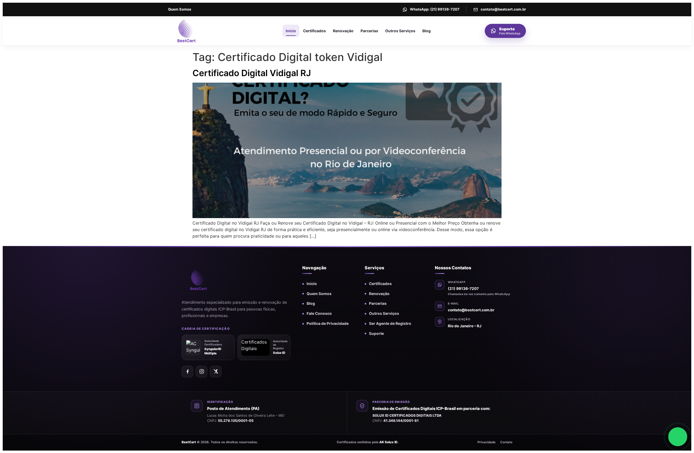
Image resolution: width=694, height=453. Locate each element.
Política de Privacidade (328, 323)
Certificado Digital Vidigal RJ (251, 73)
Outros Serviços (400, 31)
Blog (426, 31)
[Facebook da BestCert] (187, 371)
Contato (506, 442)
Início (291, 31)
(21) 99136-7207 (463, 288)
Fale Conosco (319, 313)
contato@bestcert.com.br (471, 310)
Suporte (376, 333)
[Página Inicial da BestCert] (198, 31)
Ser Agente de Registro (390, 323)
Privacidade (486, 442)
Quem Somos (179, 9)
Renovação (343, 31)
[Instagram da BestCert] (201, 371)
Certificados (314, 31)
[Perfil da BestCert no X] (215, 371)
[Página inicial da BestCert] (207, 279)
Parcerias (369, 31)
